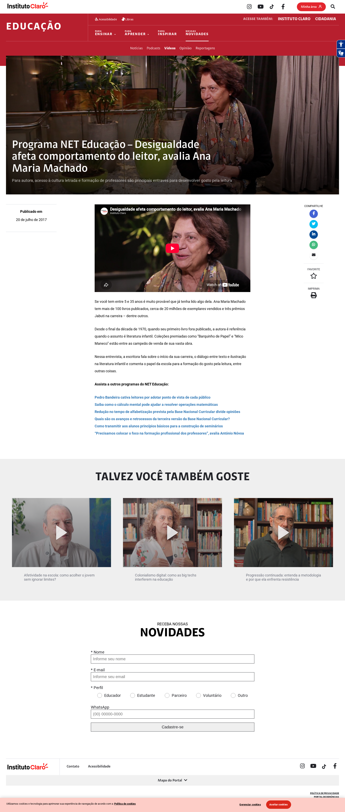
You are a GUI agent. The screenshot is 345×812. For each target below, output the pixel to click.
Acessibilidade (107, 19)
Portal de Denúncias (326, 797)
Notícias (136, 48)
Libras (129, 19)
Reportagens (205, 48)
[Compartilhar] (313, 214)
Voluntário (212, 695)
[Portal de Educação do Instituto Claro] (27, 769)
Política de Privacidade (324, 793)
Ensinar (104, 33)
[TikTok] (272, 7)
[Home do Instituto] (27, 7)
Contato (73, 766)
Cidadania (325, 19)
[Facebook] (283, 7)
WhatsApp (100, 707)
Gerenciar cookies (250, 804)
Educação (34, 27)
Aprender (135, 33)
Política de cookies (125, 803)
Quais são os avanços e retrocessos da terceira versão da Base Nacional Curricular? (162, 419)
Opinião (185, 48)
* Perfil (97, 687)
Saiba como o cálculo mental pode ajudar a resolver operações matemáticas (156, 404)
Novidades (197, 33)
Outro (243, 695)
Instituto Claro (294, 19)
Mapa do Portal (170, 780)
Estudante (146, 695)
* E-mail (98, 669)
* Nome (97, 652)
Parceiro (179, 695)
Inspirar (167, 33)
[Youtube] (260, 7)
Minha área (309, 7)
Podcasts (153, 48)
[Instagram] (249, 7)
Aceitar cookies (278, 804)
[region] (172, 805)
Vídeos (169, 48)
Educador (112, 695)
